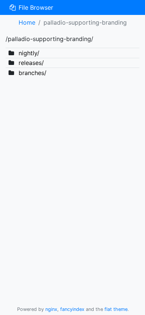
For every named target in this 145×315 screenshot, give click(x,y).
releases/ (31, 62)
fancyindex (72, 309)
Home (27, 22)
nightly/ (29, 53)
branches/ (32, 73)
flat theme (116, 309)
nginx (51, 309)
